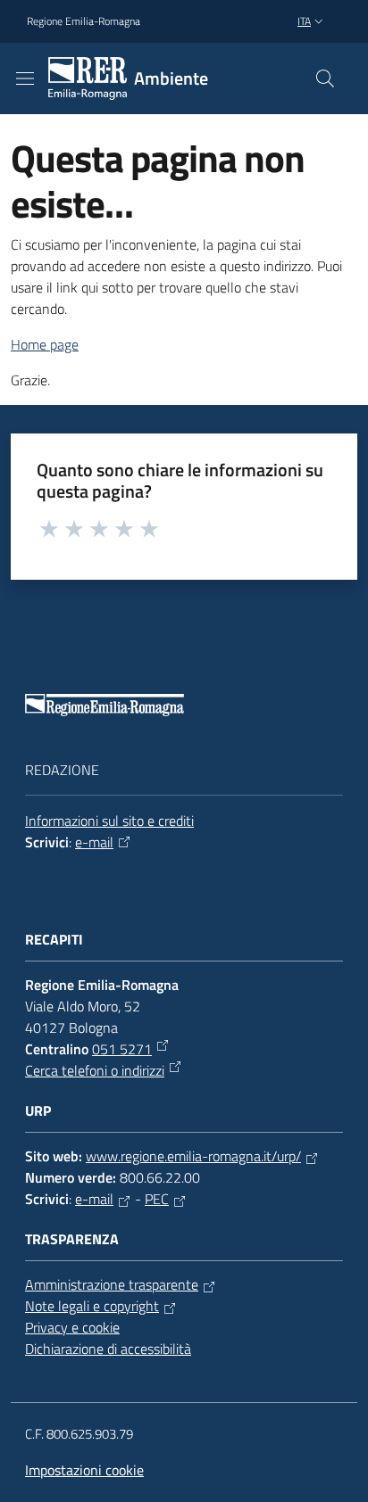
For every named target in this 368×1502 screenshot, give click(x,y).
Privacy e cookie (72, 1327)
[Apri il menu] (25, 78)
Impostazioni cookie (84, 1470)
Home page (45, 344)
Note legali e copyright (92, 1305)
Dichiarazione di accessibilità (108, 1348)
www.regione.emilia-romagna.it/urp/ (193, 1156)
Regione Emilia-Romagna (83, 21)
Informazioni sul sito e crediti (109, 820)
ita (304, 20)
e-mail (94, 842)
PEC (157, 1198)
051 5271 (122, 1049)
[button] (325, 78)
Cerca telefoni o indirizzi (94, 1070)
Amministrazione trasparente (111, 1284)
